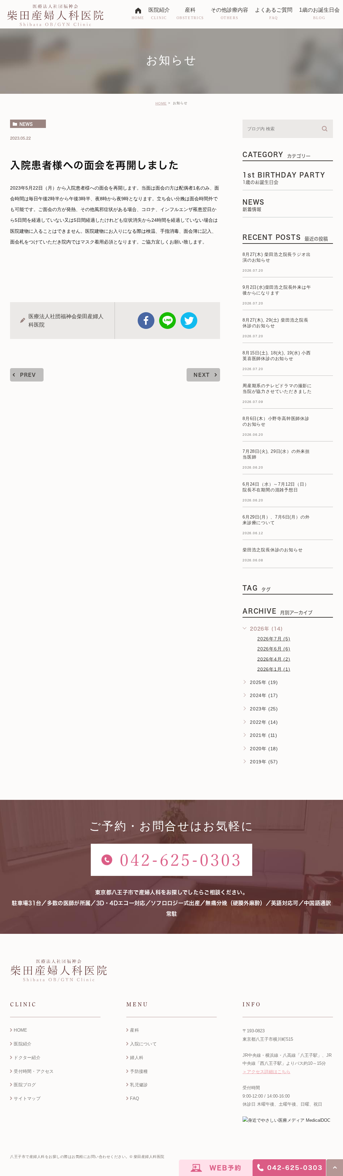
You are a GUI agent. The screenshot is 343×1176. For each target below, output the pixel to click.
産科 (134, 1030)
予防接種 (139, 1071)
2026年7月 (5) (273, 638)
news (26, 124)
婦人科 (136, 1057)
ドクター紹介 (27, 1057)
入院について (143, 1043)
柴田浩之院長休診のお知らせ (272, 549)
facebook (146, 320)
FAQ (134, 1098)
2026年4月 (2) (273, 659)
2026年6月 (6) (273, 648)
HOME (161, 103)
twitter (189, 320)
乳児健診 (139, 1084)
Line (167, 320)
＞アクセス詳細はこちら (266, 1071)
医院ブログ (25, 1084)
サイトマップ (27, 1098)
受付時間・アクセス (34, 1071)
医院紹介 (22, 1043)
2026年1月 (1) (273, 669)
